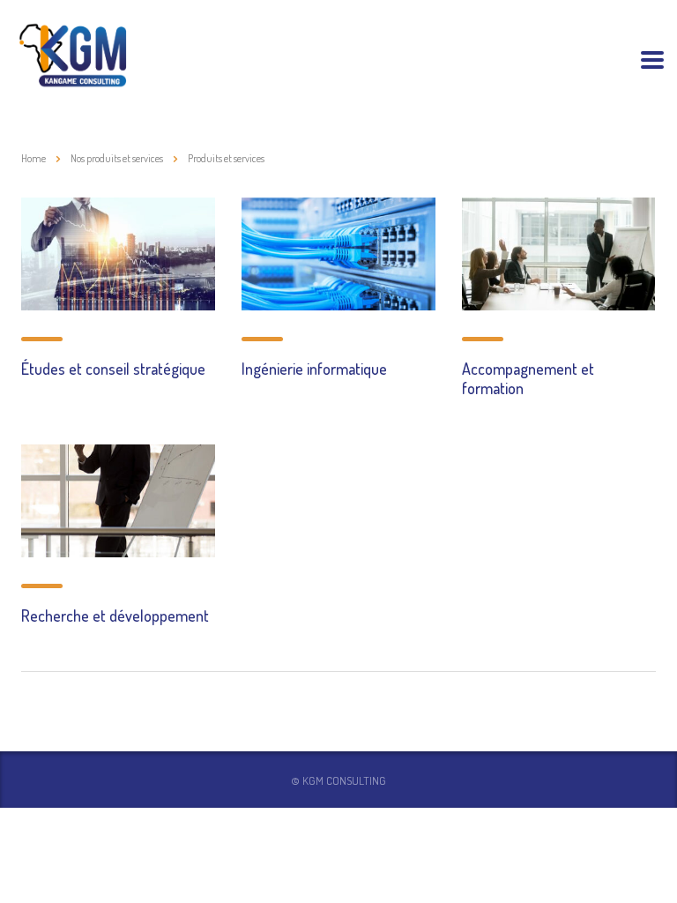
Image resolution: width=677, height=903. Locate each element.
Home (33, 158)
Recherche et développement (115, 615)
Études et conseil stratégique (113, 368)
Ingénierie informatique (314, 368)
